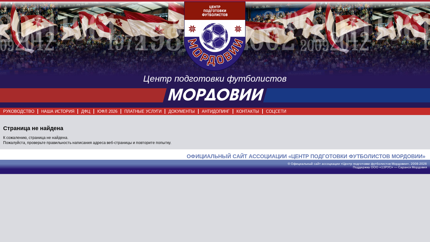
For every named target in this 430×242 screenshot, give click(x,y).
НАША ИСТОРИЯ (57, 111)
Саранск (404, 167)
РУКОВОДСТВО (18, 111)
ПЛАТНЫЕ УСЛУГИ (142, 111)
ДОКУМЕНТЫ (181, 111)
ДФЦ (85, 111)
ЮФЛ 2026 (107, 111)
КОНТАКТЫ (247, 111)
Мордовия (419, 167)
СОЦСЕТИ (276, 111)
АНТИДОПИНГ (215, 111)
